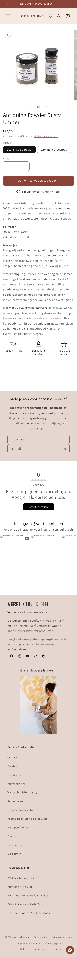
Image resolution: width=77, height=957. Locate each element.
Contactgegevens (54, 943)
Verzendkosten (16, 784)
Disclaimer (14, 853)
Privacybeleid (41, 937)
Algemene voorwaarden (30, 943)
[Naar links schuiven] (30, 107)
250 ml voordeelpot (54, 149)
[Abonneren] (65, 448)
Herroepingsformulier (21, 810)
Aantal (6, 158)
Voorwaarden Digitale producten (27, 818)
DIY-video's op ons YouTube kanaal (29, 913)
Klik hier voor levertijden (46, 136)
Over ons (13, 836)
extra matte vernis (49, 318)
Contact (12, 757)
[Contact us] (70, 950)
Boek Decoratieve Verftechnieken (28, 895)
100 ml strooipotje (19, 149)
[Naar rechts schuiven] (47, 107)
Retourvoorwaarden (61, 937)
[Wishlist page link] (50, 16)
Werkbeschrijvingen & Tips (24, 878)
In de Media (14, 845)
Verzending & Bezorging (22, 792)
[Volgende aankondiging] (70, 4)
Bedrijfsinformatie (18, 827)
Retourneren (15, 801)
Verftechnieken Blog (20, 886)
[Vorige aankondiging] (7, 4)
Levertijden (14, 775)
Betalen (12, 766)
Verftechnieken (21, 937)
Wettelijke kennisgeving (32, 948)
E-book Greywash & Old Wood (25, 904)
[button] (8, 16)
